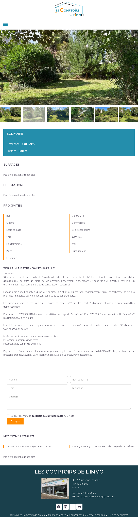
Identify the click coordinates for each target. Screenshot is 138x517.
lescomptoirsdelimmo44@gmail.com (95, 496)
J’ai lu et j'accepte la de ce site (42, 415)
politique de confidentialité (47, 415)
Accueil (69, 10)
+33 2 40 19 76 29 (86, 492)
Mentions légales (57, 514)
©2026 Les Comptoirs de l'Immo (27, 514)
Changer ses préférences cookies (87, 514)
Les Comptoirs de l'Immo (69, 472)
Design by (118, 514)
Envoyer (15, 421)
